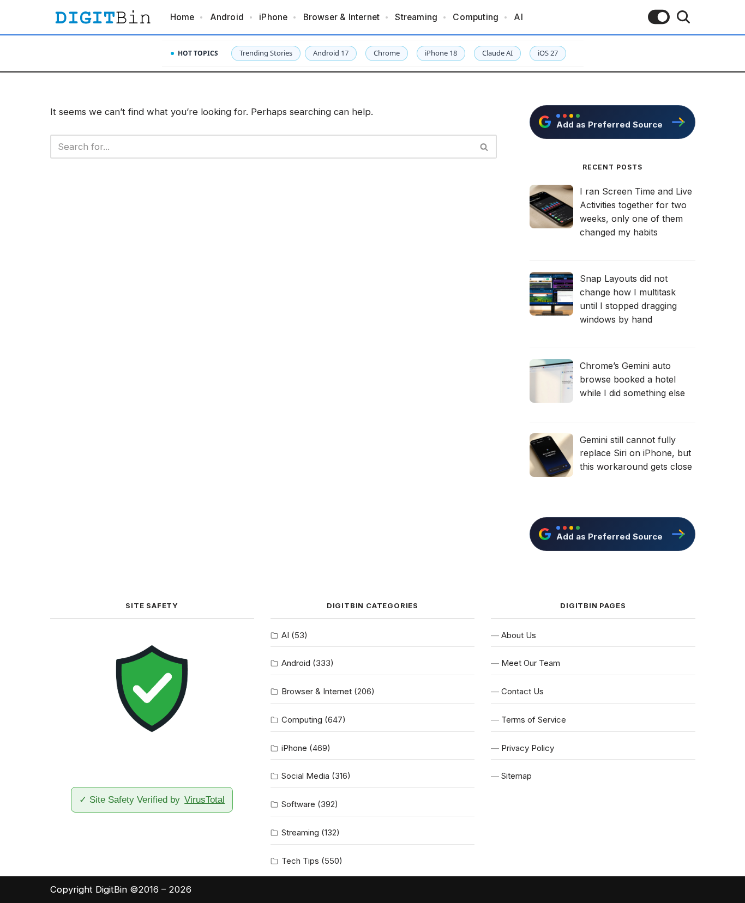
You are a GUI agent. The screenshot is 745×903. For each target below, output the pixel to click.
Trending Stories (265, 53)
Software (298, 804)
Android (227, 17)
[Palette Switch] (659, 17)
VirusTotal (204, 799)
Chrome (387, 53)
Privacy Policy (527, 748)
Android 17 (331, 53)
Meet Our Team (530, 663)
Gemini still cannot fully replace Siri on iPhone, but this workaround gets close (636, 453)
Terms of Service (533, 719)
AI (518, 17)
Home (182, 17)
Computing (475, 17)
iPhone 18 (441, 53)
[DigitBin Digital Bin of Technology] (102, 17)
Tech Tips (300, 861)
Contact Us (522, 691)
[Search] (683, 16)
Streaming (416, 17)
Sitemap (516, 776)
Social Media (305, 776)
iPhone (273, 17)
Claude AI (497, 53)
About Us (518, 635)
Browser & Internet (341, 17)
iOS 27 (548, 53)
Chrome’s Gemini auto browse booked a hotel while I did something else (632, 379)
